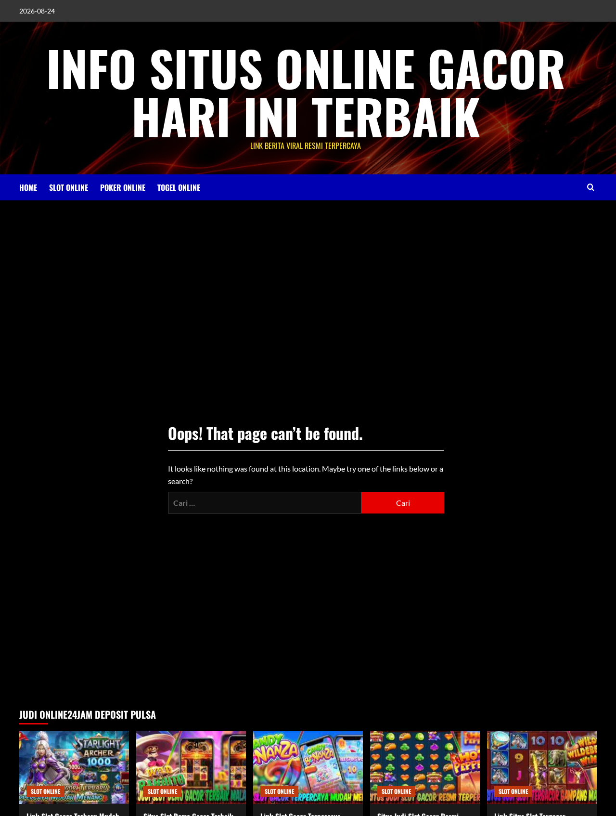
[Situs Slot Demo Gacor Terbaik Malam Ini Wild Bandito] (191, 767)
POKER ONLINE (122, 187)
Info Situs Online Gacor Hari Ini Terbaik (305, 91)
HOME (28, 187)
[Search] (591, 187)
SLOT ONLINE (68, 187)
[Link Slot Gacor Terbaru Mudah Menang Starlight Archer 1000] (74, 767)
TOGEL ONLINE (178, 187)
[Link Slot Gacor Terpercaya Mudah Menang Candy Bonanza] (308, 767)
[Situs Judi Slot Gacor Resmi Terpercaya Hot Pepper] (425, 767)
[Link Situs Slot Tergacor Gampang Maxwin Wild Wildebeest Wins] (542, 767)
